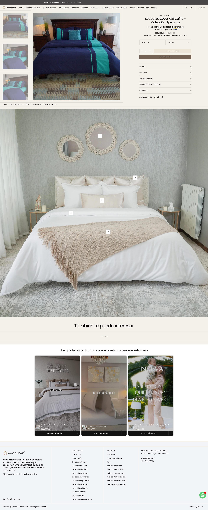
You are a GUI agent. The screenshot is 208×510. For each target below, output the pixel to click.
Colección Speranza (15, 104)
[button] (191, 7)
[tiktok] (15, 499)
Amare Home (18, 507)
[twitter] (155, 98)
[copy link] (162, 98)
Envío (160, 35)
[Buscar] (185, 7)
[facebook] (151, 98)
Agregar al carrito (54, 433)
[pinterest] (158, 98)
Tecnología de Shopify (38, 507)
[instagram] (11, 499)
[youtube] (18, 499)
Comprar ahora (165, 57)
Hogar (5, 104)
